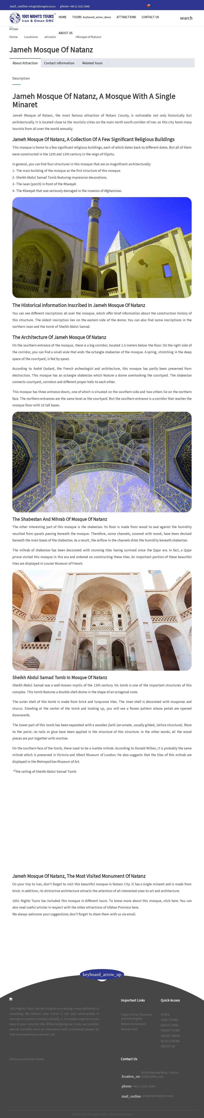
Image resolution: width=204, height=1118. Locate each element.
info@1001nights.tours (148, 1096)
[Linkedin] (86, 1059)
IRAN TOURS (169, 1020)
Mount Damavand (133, 1024)
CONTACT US (150, 17)
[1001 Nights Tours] (32, 18)
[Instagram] (140, 6)
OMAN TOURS (170, 1030)
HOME (63, 17)
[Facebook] (95, 1059)
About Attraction (25, 62)
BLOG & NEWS (170, 1041)
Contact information (59, 62)
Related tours (92, 62)
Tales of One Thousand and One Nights (136, 1016)
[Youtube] (133, 6)
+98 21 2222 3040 (143, 1086)
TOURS (77, 17)
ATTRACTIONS (126, 17)
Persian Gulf (129, 1029)
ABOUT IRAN (169, 1025)
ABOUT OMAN (170, 1036)
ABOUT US (66, 33)
